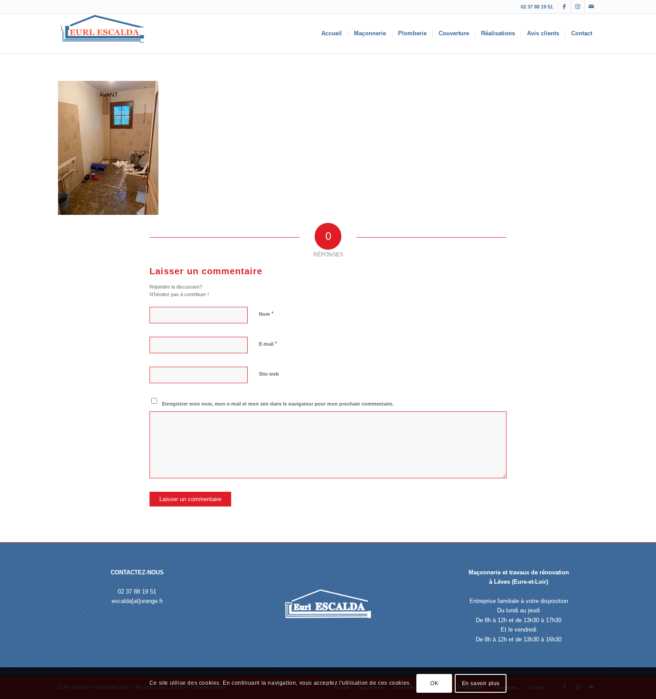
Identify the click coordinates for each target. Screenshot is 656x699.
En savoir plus (481, 683)
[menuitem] (332, 33)
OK (434, 683)
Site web (269, 374)
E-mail (268, 343)
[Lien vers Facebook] (564, 6)
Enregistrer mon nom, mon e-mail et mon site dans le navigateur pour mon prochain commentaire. (278, 403)
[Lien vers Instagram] (577, 6)
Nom (266, 313)
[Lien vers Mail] (591, 6)
